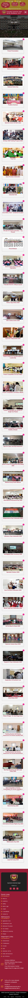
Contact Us (5, 914)
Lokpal (4, 909)
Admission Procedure (8, 926)
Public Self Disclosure (14, 4)
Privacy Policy (18, 996)
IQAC (4, 948)
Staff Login (18, 1)
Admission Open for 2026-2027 (5, 5)
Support (12, 996)
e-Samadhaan (6, 911)
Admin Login (5, 906)
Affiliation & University (8, 931)
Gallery (4, 903)
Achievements (6, 940)
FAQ (8, 996)
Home (5, 996)
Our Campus (5, 928)
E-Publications (6, 943)
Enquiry (4, 934)
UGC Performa (23, 4)
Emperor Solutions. (14, 994)
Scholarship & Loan (7, 923)
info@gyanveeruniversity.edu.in (14, 8)
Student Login (10, 1)
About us (5, 898)
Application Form (7, 921)
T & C (23, 996)
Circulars (5, 946)
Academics (5, 901)
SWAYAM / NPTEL (7, 951)
